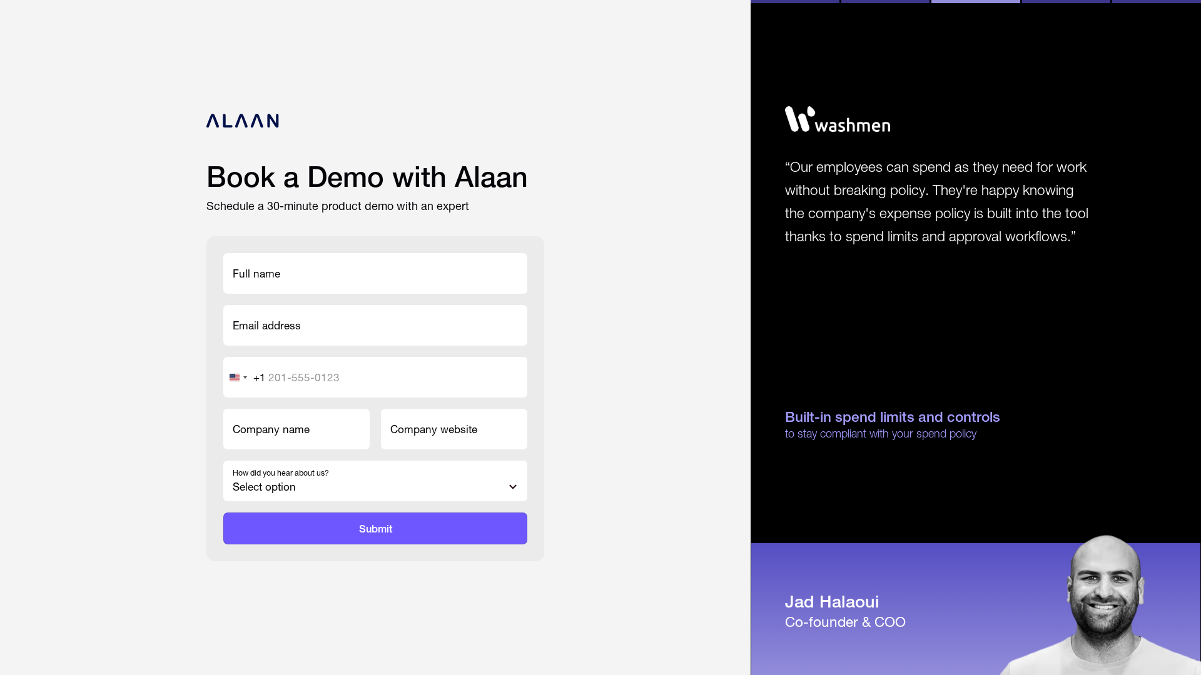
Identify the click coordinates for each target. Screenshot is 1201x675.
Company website (433, 429)
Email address (267, 325)
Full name (256, 273)
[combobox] (245, 377)
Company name (271, 429)
